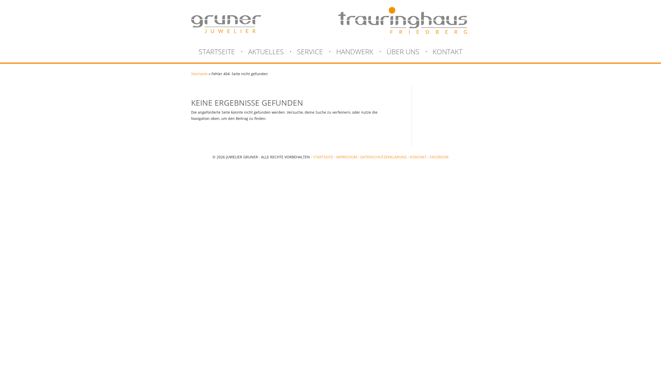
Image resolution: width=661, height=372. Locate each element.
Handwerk (354, 53)
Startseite (217, 53)
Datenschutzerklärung (383, 156)
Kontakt (447, 53)
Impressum (346, 156)
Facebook (439, 156)
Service (310, 53)
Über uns (403, 53)
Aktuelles (266, 53)
